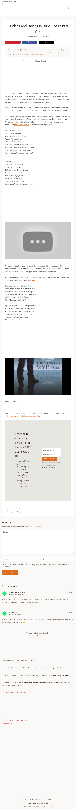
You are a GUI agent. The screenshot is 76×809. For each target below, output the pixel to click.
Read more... (20, 685)
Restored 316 (36, 806)
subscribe (61, 565)
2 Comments (45, 36)
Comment (7, 532)
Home (25, 799)
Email (42, 559)
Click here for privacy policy (36, 54)
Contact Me (49, 799)
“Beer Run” (31, 280)
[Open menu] (68, 7)
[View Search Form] (72, 7)
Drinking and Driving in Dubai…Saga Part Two (23, 416)
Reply (70, 592)
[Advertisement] (38, 760)
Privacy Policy (35, 799)
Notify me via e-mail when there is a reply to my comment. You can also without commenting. (36, 566)
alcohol (8, 511)
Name (6, 559)
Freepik (51, 806)
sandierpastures (16, 592)
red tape (16, 511)
